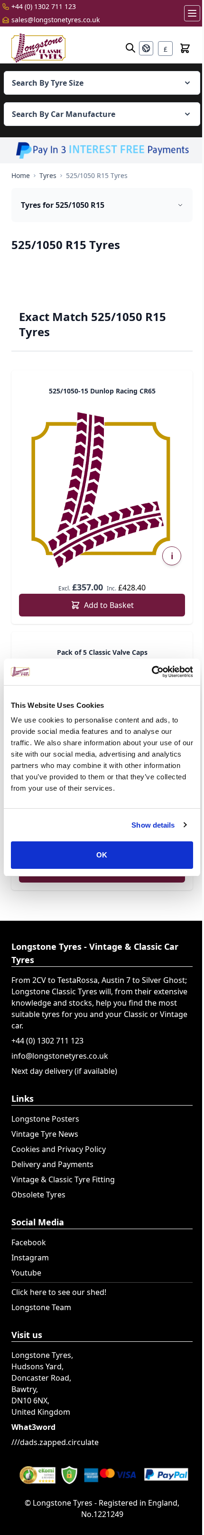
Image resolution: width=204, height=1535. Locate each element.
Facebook (28, 1242)
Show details (153, 825)
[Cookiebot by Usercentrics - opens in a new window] (151, 672)
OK (101, 855)
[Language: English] (146, 48)
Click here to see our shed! (58, 1292)
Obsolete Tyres (38, 1194)
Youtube (26, 1272)
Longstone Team (41, 1307)
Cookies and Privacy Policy (58, 1149)
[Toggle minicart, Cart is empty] (185, 48)
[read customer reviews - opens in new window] (102, 1474)
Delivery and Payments (52, 1164)
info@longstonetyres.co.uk (59, 1056)
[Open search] (130, 47)
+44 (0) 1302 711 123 (43, 6)
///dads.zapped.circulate (55, 1442)
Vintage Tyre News (44, 1134)
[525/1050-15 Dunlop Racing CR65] (102, 489)
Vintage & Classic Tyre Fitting (63, 1179)
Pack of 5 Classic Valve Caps (102, 652)
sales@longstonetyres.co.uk (55, 19)
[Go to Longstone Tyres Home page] (38, 48)
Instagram (30, 1257)
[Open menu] (192, 13)
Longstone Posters (45, 1119)
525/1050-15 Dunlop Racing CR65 (102, 390)
